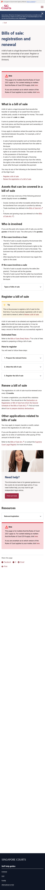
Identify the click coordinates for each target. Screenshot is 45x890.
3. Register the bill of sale (13, 376)
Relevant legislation (11, 516)
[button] (31, 2)
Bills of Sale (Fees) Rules (19, 339)
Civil (5, 23)
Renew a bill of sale (31, 315)
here (36, 85)
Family (4, 881)
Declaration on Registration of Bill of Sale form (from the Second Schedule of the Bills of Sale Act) (20, 403)
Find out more (12, 496)
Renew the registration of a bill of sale (17, 179)
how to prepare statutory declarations (20, 408)
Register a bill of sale (11, 176)
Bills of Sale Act (35, 208)
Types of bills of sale (12, 287)
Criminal (4, 872)
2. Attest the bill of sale (13, 367)
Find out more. (22, 18)
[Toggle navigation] (42, 7)
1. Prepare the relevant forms (15, 358)
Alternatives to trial (8, 885)
